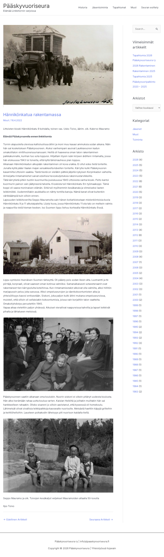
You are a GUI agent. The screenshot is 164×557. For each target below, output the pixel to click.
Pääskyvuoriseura (26, 5)
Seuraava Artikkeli (101, 519)
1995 (135, 326)
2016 (135, 213)
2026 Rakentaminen (144, 65)
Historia (82, 7)
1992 (135, 343)
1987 (135, 370)
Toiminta (137, 139)
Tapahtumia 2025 (142, 76)
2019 (135, 197)
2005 (135, 273)
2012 (135, 235)
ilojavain (111, 548)
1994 (135, 332)
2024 (136, 170)
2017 (135, 208)
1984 (135, 386)
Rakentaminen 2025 (144, 71)
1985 (135, 380)
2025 (135, 165)
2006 (135, 267)
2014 (135, 224)
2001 (135, 294)
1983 (135, 391)
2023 (136, 175)
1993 (135, 337)
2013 (135, 229)
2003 (136, 283)
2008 (135, 256)
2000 (135, 299)
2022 (135, 181)
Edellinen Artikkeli (15, 519)
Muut (133, 7)
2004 (136, 278)
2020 (135, 191)
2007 (135, 262)
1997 (135, 316)
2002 (135, 289)
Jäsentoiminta (100, 7)
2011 (135, 240)
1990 (135, 353)
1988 (135, 364)
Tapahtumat (119, 7)
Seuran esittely (149, 7)
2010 (135, 245)
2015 (135, 218)
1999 (135, 305)
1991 (135, 348)
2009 (135, 251)
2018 (135, 202)
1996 (135, 321)
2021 (135, 186)
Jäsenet (137, 128)
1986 (135, 375)
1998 (135, 310)
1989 (135, 359)
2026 (135, 159)
